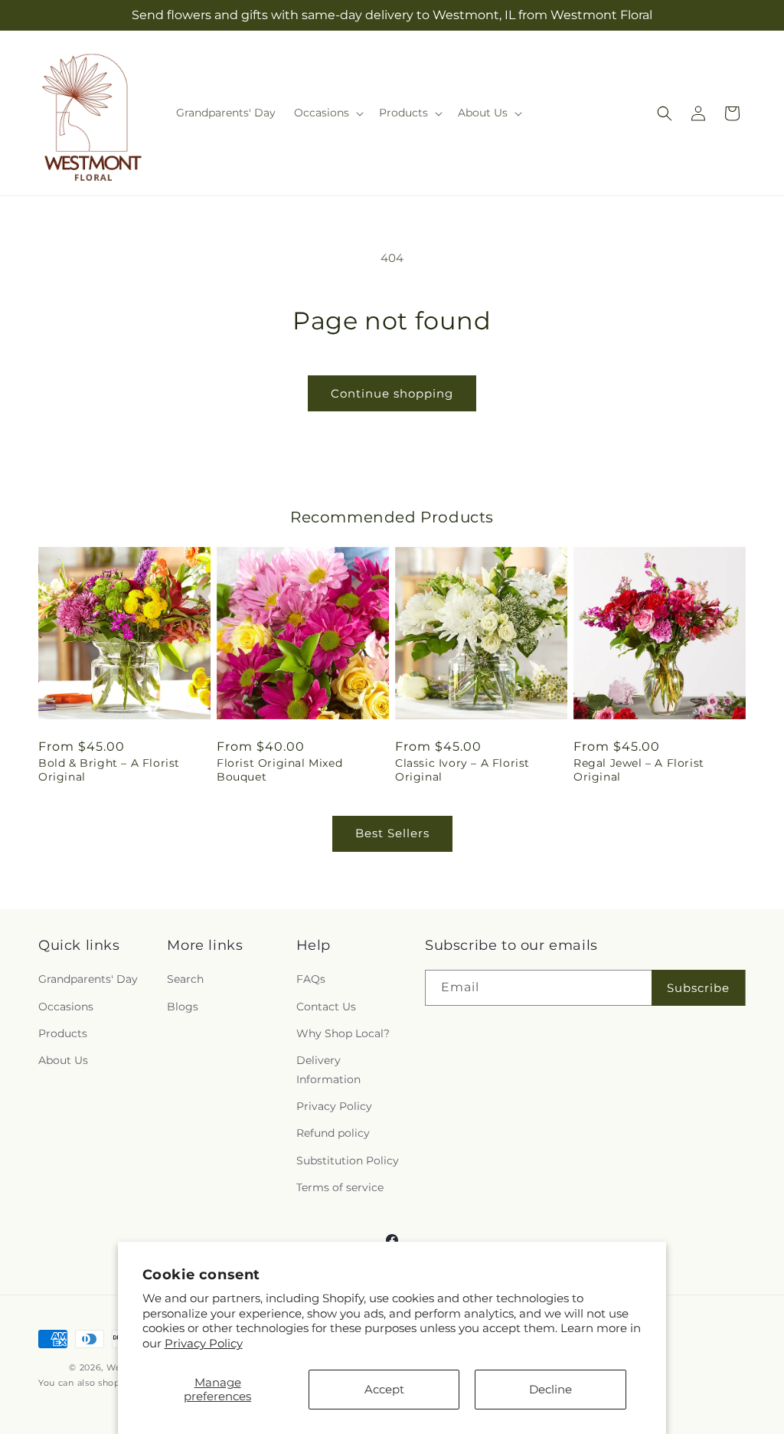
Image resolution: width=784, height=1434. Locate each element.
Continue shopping (392, 393)
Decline (550, 1389)
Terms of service (340, 1187)
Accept (384, 1389)
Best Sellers (392, 833)
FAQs (310, 979)
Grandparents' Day (88, 979)
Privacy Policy (204, 1343)
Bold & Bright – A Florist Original (109, 770)
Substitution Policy (347, 1160)
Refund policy (333, 1133)
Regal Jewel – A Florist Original (638, 770)
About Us (63, 1060)
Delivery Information (328, 1069)
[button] (327, 113)
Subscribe (698, 988)
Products (62, 1033)
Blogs (182, 1006)
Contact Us (326, 1006)
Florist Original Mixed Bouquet (279, 770)
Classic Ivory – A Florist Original (462, 770)
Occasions (65, 1006)
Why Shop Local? (343, 1033)
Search (185, 979)
